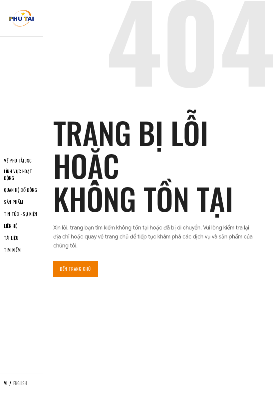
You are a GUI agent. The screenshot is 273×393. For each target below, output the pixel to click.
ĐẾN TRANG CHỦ (75, 268)
